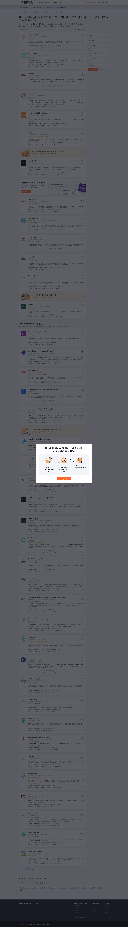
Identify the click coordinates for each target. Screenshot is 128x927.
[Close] (90, 445)
